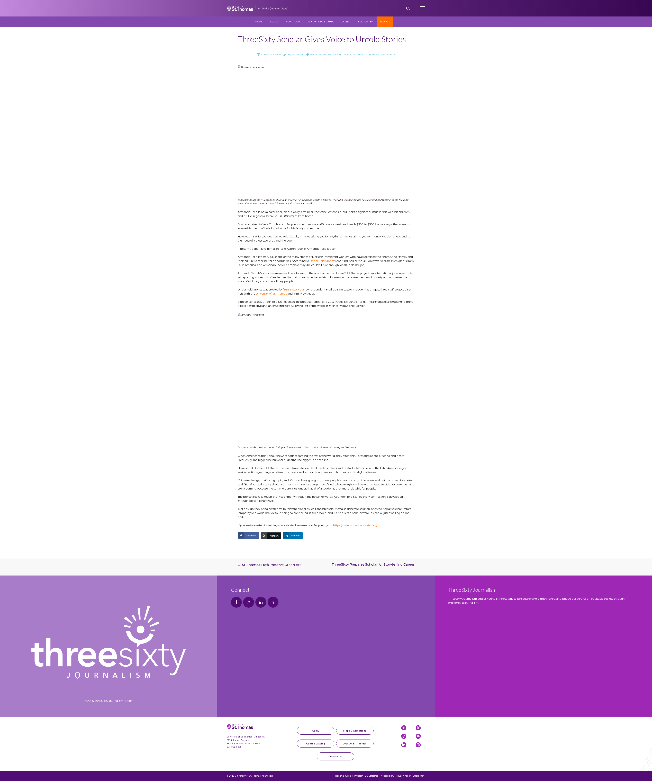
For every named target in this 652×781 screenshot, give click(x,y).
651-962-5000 (234, 747)
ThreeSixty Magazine (383, 54)
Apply (315, 730)
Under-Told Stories (322, 261)
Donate (385, 21)
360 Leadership (331, 54)
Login (129, 700)
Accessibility (387, 776)
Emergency (418, 776)
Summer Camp (361, 54)
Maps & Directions (354, 730)
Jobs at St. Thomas (355, 743)
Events (346, 21)
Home (259, 21)
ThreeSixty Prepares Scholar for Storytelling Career (373, 567)
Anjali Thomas (295, 54)
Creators (346, 54)
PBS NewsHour (294, 289)
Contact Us (335, 756)
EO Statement (372, 776)
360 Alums (315, 54)
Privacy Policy (403, 776)
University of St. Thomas (271, 293)
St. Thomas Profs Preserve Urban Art (269, 565)
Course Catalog (315, 743)
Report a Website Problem (349, 776)
